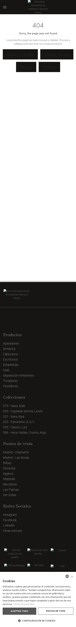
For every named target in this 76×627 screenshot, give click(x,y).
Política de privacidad (23, 604)
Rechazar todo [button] (55, 611)
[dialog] (38, 599)
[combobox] (67, 576)
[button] (5, 7)
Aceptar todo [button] (19, 611)
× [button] (72, 576)
